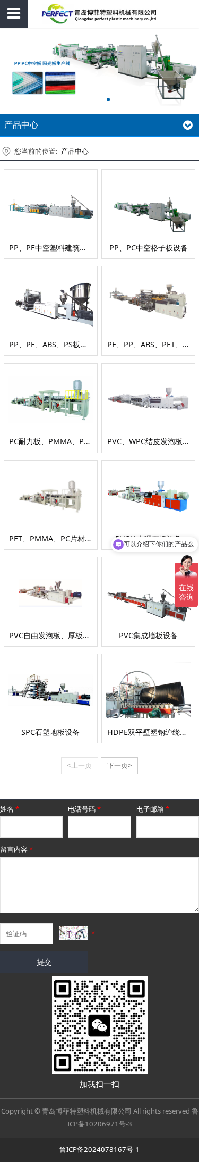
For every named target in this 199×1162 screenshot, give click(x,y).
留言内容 (16, 849)
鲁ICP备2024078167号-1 (99, 1149)
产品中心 (75, 151)
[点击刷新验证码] (73, 933)
